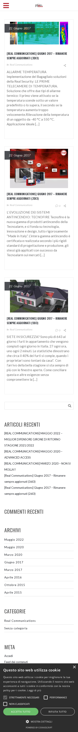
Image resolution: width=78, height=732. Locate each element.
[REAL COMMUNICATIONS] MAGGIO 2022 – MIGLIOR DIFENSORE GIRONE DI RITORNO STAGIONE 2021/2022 (33, 439)
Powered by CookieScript (39, 727)
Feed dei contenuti (16, 662)
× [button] (74, 667)
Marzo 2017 (13, 570)
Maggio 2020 (14, 547)
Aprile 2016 (13, 577)
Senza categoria (16, 628)
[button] (39, 721)
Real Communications (21, 64)
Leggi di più (34, 690)
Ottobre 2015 (14, 585)
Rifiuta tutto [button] (58, 711)
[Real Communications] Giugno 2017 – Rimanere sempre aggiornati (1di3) (37, 320)
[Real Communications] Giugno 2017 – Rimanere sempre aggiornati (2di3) (37, 196)
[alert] (39, 697)
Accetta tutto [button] (20, 711)
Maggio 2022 (14, 539)
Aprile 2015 (13, 592)
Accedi (8, 656)
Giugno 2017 (13, 562)
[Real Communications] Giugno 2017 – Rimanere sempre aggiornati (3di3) (37, 55)
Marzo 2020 (13, 554)
